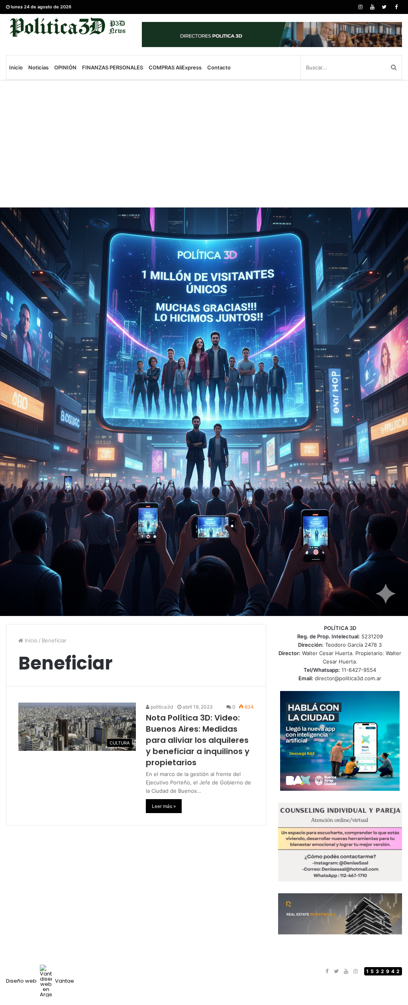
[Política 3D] (68, 27)
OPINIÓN (65, 67)
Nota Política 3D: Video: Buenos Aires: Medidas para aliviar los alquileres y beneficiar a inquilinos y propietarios (197, 740)
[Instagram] (360, 7)
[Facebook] (396, 7)
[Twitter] (384, 7)
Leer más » (164, 806)
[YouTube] (372, 7)
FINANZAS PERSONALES (112, 67)
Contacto (219, 67)
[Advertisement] (204, 143)
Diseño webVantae (40, 981)
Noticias (38, 67)
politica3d (161, 707)
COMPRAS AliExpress (175, 67)
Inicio (16, 67)
